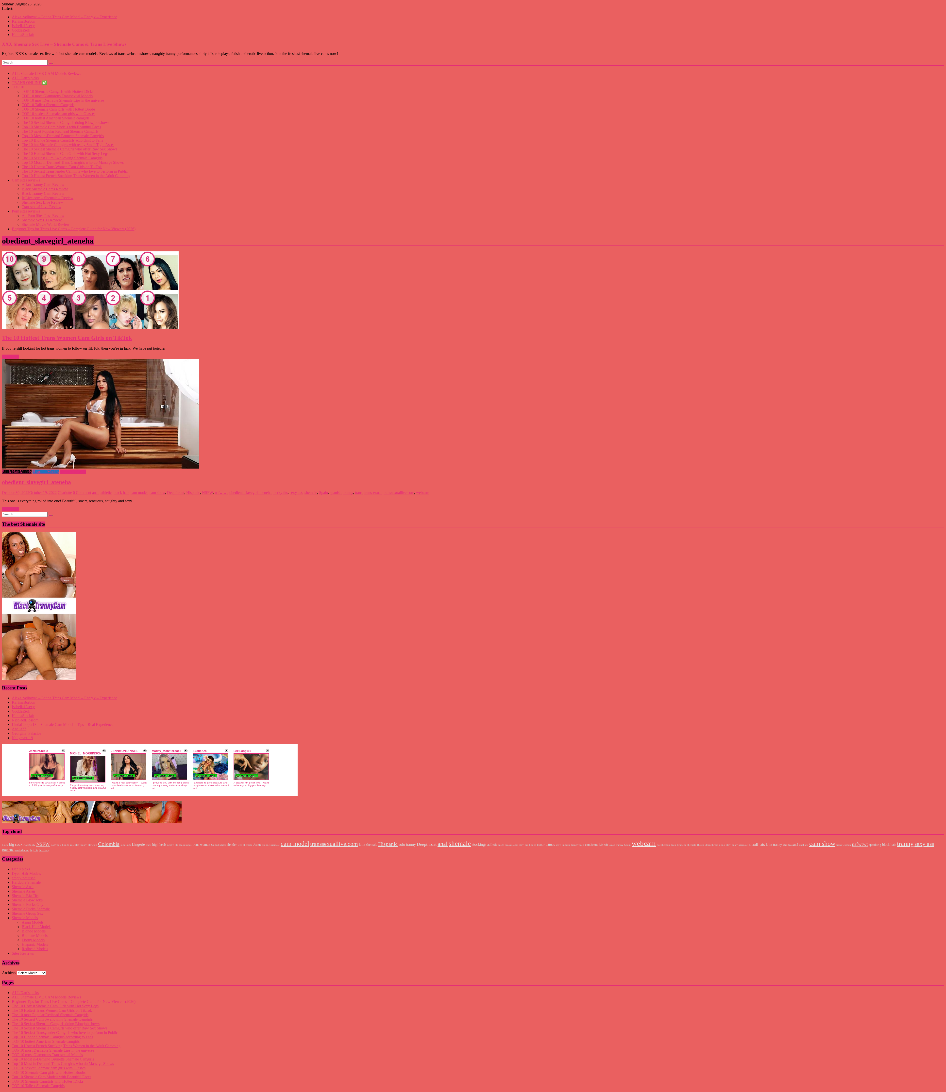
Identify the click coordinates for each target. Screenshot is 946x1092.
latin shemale (368, 845)
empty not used (23, 878)
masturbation (22, 850)
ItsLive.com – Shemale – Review (47, 198)
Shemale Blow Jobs (27, 900)
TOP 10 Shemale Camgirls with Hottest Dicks (57, 91)
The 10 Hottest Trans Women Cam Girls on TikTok (62, 167)
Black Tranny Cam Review (43, 193)
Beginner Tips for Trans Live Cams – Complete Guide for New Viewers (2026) (73, 229)
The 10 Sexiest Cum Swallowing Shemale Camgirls (62, 158)
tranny (348, 492)
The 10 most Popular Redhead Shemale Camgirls (60, 131)
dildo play (725, 845)
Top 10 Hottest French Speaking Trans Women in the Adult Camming (76, 176)
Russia (700, 845)
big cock (15, 844)
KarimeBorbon (23, 21)
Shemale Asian (23, 891)
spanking (875, 845)
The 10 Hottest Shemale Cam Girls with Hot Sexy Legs (65, 153)
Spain (323, 492)
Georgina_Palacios (26, 733)
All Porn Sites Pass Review (43, 215)
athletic (106, 492)
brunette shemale (686, 845)
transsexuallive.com (399, 492)
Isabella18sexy (23, 26)
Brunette (8, 850)
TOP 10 (18, 87)
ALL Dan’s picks (25, 78)
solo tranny (407, 844)
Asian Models (32, 922)
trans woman (201, 845)
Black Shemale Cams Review (45, 189)
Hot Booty (29, 845)
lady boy (44, 850)
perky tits (280, 492)
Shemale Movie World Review (46, 224)
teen (673, 845)
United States (218, 845)
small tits (757, 844)
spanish (335, 492)
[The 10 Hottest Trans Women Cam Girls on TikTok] (473, 290)
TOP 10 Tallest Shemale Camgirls (48, 105)
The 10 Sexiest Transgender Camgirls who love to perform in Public (75, 171)
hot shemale (663, 845)
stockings (479, 844)
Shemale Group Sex (27, 913)
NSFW (207, 492)
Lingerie (138, 844)
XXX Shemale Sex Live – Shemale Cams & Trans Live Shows (64, 44)
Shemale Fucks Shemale (31, 909)
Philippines (185, 845)
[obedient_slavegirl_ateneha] (473, 414)
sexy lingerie (563, 845)
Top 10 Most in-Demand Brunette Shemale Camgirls (63, 136)
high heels (159, 845)
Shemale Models (73, 472)
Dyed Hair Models (26, 873)
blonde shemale (271, 845)
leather (541, 845)
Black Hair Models (17, 472)
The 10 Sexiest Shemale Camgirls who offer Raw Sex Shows (69, 149)
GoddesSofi (21, 30)
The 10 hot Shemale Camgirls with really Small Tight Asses (68, 145)
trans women (843, 845)
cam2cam (591, 845)
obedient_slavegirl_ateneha (36, 482)
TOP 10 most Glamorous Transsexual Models (57, 96)
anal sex (803, 845)
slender (232, 845)
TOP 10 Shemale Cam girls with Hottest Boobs (58, 109)
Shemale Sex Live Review (42, 202)
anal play (518, 845)
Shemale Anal (23, 887)
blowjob (92, 845)
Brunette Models (35, 935)
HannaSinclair (23, 35)
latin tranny (774, 845)
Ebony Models (33, 940)
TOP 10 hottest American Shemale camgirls (55, 118)
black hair (121, 492)
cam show (157, 492)
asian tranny (616, 845)
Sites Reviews (23, 953)
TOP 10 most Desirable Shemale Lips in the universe (63, 100)
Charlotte (65, 492)
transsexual (373, 492)
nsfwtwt (221, 492)
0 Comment (82, 492)
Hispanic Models (46, 472)
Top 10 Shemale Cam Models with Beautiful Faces (61, 127)
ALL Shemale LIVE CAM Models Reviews (46, 73)
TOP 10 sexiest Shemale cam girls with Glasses (58, 114)
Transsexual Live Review (41, 207)
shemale (310, 492)
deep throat (711, 845)
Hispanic (193, 492)
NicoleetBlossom (25, 720)
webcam (422, 492)
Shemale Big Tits (25, 896)
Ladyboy (56, 845)
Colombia (108, 844)
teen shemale (245, 845)
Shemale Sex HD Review (42, 220)
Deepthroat (175, 492)
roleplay (75, 845)
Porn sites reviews (26, 211)
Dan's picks (21, 869)
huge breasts (505, 845)
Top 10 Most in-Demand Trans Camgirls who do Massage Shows (73, 162)
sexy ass (296, 492)
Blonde (603, 845)
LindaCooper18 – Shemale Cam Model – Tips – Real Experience (62, 724)
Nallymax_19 (22, 738)
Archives (9, 973)
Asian (257, 845)
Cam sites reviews (26, 180)
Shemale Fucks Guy (27, 904)
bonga (65, 845)
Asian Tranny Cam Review (43, 184)
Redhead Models (35, 949)
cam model (139, 492)
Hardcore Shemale (26, 882)
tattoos (550, 845)
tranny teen (577, 845)
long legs (125, 845)
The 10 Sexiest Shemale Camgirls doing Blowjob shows (65, 122)
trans (358, 492)
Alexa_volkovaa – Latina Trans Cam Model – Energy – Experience (64, 17)
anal (95, 492)
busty (84, 845)
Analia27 (19, 729)
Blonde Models (34, 931)
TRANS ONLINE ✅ (29, 83)
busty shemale (740, 845)
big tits (34, 850)
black (5, 845)
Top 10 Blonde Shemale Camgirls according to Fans (62, 140)
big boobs (530, 845)
